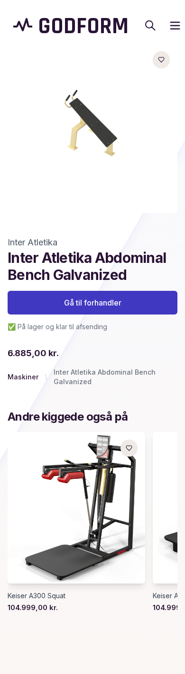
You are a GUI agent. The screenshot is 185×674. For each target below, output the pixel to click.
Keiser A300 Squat (36, 596)
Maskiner (23, 377)
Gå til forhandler (92, 302)
